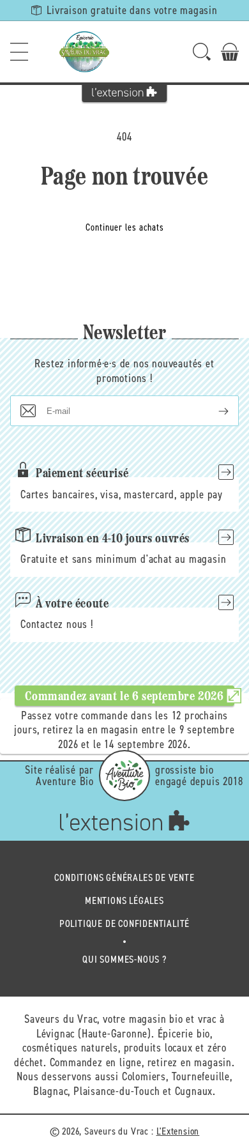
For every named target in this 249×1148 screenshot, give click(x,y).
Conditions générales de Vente (124, 877)
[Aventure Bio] (124, 775)
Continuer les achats (125, 227)
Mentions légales (124, 900)
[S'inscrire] (213, 411)
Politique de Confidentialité (124, 923)
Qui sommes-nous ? (124, 959)
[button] (19, 51)
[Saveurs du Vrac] (84, 51)
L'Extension (178, 1131)
